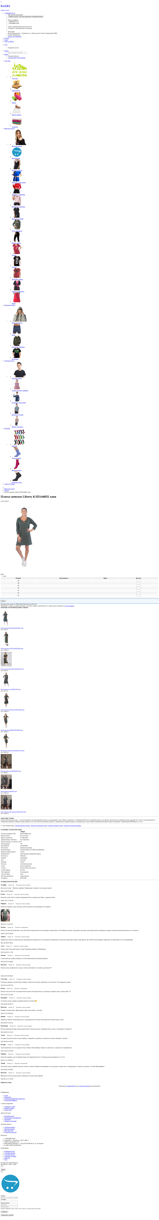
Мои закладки (8, 1130)
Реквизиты (7, 1097)
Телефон (3, 1199)
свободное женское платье (39, 825)
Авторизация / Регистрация (16, 58)
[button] (6, 44)
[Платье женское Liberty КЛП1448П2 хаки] (24, 572)
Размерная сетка (9, 1151)
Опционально (5, 1203)
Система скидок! (9, 1154)
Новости (7, 1158)
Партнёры (7, 1119)
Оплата (6, 38)
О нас (6, 40)
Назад (3, 1169)
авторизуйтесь (71, 1086)
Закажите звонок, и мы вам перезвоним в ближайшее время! (26, 16)
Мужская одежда (9, 305)
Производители (9, 1116)
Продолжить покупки (7, 1215)
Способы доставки (10, 1156)
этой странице (69, 606)
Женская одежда (9, 128)
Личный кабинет (9, 1127)
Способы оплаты (9, 1153)
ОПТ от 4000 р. (9, 41)
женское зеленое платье (55, 825)
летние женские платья (22, 825)
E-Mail (3, 1196)
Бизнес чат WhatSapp (14, 36)
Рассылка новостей (10, 1132)
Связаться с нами (9, 1106)
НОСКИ (7, 428)
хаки (4, 576)
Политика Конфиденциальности (14, 1098)
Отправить (4, 1211)
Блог (5, 1159)
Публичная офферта (10, 1100)
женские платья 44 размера (72, 825)
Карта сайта (8, 1110)
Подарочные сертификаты (12, 1118)
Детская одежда (9, 361)
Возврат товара (9, 1108)
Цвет (2, 574)
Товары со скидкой (10, 1121)
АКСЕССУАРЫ (9, 484)
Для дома (7, 61)
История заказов (9, 1129)
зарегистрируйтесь (85, 1086)
